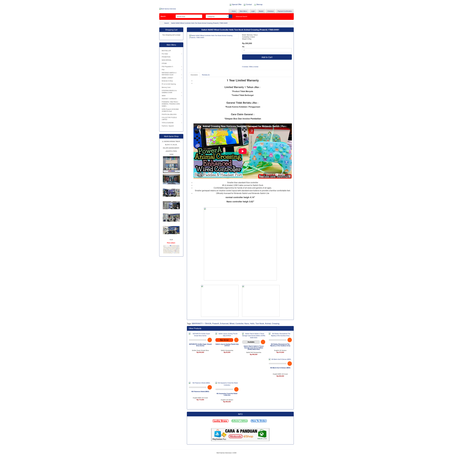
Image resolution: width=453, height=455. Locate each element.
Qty (243, 47)
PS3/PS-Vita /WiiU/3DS (169, 114)
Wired (231, 323)
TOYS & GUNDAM (167, 123)
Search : (163, 16)
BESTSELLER (166, 50)
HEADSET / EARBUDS (169, 99)
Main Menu (243, 11)
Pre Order (165, 54)
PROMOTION (166, 57)
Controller (239, 323)
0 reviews (245, 67)
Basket (261, 11)
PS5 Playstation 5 (167, 66)
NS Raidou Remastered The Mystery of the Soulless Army (280, 345)
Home (233, 11)
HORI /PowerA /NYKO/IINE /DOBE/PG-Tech (170, 110)
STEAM (164, 63)
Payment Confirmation (285, 11)
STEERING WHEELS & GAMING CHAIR (169, 91)
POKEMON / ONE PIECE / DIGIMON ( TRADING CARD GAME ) (171, 104)
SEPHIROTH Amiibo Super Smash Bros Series (200, 345)
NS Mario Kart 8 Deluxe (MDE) (280, 368)
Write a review (253, 67)
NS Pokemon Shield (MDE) (200, 391)
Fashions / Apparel (168, 126)
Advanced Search (241, 16)
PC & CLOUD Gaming (169, 84)
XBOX (164, 95)
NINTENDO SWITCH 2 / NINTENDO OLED (169, 74)
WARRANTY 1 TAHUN (201, 323)
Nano (246, 323)
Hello (252, 323)
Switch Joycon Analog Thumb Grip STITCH (227, 345)
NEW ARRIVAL (166, 60)
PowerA (215, 323)
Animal (268, 323)
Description (194, 75)
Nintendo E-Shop (167, 81)
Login (253, 11)
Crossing (275, 323)
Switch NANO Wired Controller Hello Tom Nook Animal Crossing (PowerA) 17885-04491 (199, 23)
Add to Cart (267, 57)
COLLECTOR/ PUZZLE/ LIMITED (169, 118)
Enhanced (224, 323)
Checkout (270, 11)
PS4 (163, 70)
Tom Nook (259, 323)
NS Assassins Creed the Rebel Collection (227, 394)
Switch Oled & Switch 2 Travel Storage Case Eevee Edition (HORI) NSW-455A (254, 347)
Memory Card (166, 87)
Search (166, 23)
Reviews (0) (206, 75)
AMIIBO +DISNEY (167, 78)
